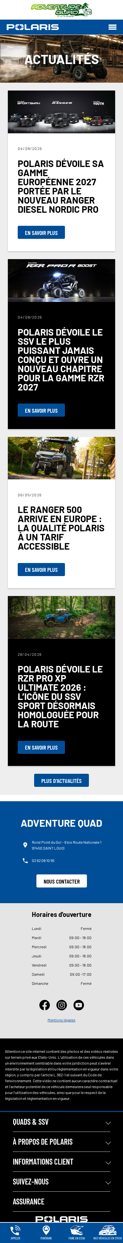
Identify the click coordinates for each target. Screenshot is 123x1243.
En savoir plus (41, 232)
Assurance (28, 1201)
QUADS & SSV (31, 1121)
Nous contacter (62, 881)
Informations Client (43, 1161)
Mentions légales (61, 1020)
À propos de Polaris (42, 1141)
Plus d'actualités (61, 780)
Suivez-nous (31, 1181)
